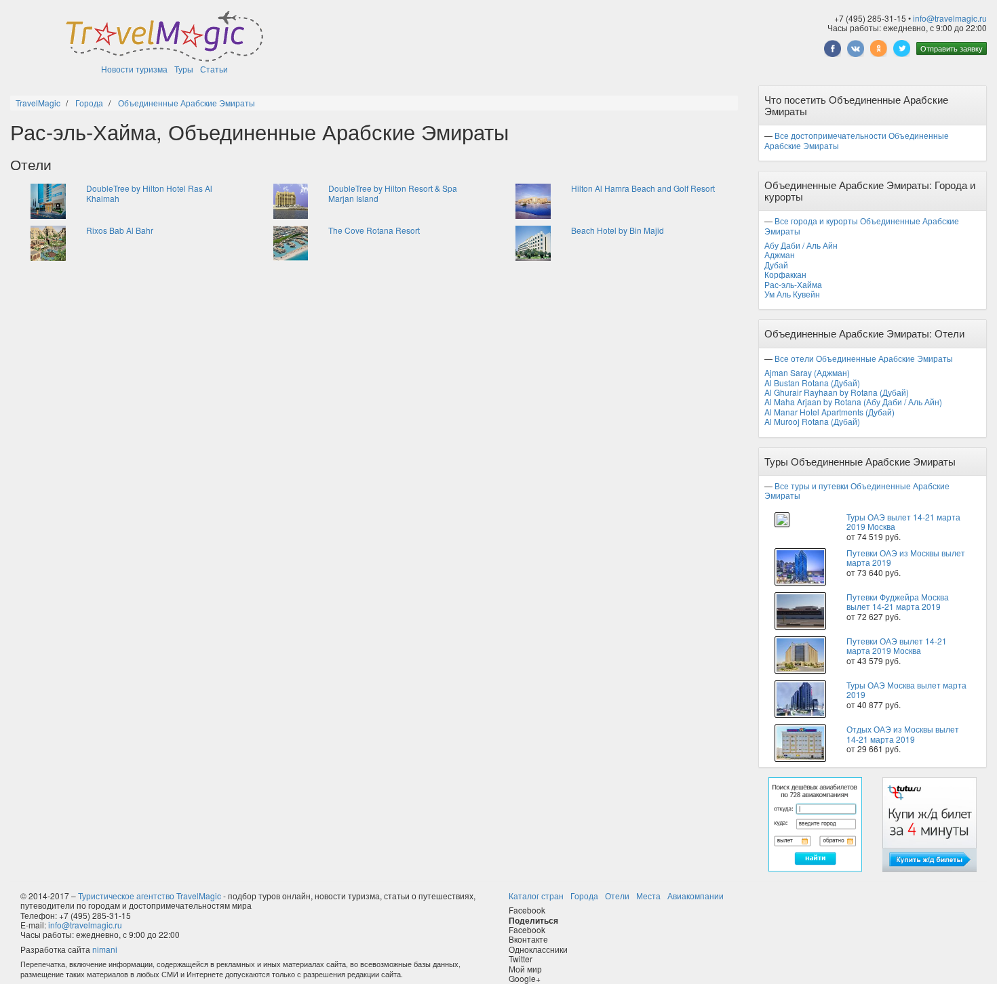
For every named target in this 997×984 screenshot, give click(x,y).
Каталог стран (536, 895)
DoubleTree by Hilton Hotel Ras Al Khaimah (149, 192)
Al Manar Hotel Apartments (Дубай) (829, 411)
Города (584, 895)
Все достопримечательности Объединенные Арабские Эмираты (856, 139)
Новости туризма (134, 69)
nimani (104, 949)
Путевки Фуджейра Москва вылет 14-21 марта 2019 (897, 601)
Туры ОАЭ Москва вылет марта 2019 (906, 689)
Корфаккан (785, 274)
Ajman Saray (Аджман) (807, 372)
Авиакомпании (695, 895)
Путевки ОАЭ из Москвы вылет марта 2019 (905, 557)
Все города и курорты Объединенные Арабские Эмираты (861, 225)
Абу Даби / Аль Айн (801, 245)
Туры (183, 69)
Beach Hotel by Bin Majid (617, 230)
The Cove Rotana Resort (374, 230)
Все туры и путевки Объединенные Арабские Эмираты (857, 490)
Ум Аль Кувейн (792, 294)
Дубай (776, 264)
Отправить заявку (951, 48)
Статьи (214, 69)
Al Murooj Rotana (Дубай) (812, 421)
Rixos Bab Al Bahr (119, 230)
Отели (617, 895)
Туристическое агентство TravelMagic (149, 895)
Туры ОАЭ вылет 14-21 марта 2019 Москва (903, 521)
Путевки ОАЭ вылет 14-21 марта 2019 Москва (896, 645)
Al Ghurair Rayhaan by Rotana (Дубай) (836, 392)
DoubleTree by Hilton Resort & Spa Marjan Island (392, 192)
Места (648, 895)
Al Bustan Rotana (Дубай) (812, 382)
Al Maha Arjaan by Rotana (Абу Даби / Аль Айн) (853, 401)
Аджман (779, 254)
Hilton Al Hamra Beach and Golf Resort (643, 188)
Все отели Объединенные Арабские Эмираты (864, 358)
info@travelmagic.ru (950, 18)
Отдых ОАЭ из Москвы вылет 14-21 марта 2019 (902, 733)
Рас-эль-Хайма (793, 284)
